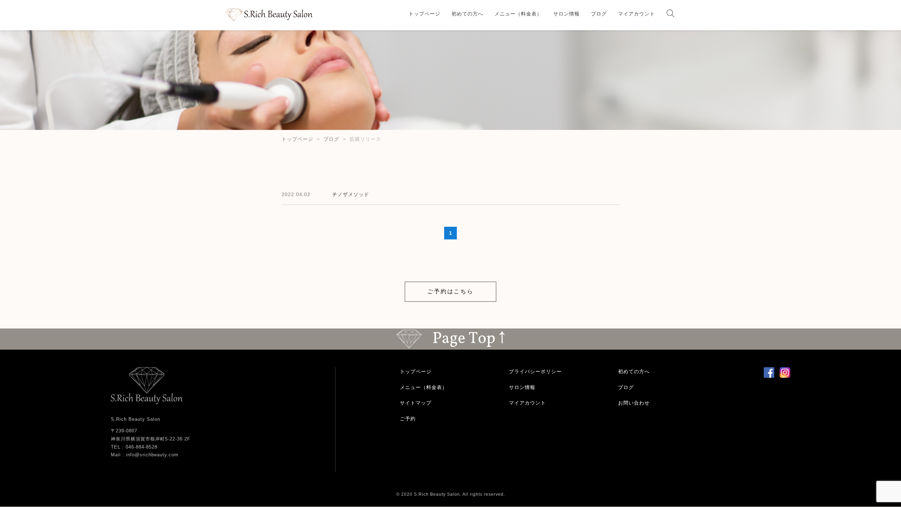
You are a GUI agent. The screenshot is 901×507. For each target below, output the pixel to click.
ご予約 (408, 418)
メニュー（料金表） (518, 14)
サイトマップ (415, 403)
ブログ (599, 14)
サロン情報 (566, 14)
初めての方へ (467, 14)
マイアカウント (636, 14)
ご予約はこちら (450, 291)
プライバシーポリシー (535, 371)
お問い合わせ (634, 403)
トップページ (424, 14)
